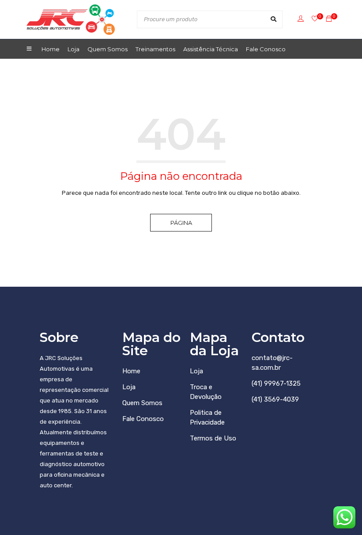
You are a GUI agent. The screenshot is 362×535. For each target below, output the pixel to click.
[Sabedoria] (315, 19)
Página (181, 222)
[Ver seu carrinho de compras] (329, 19)
